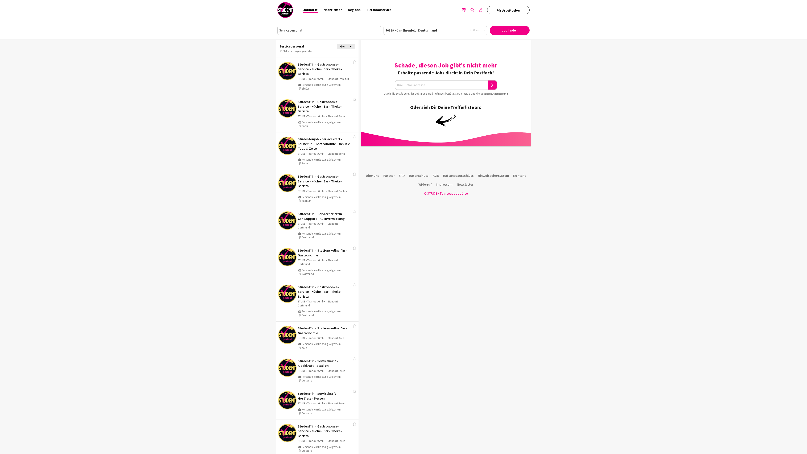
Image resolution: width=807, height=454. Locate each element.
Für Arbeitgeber (508, 10)
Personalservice (379, 10)
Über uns (372, 175)
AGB (467, 93)
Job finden (510, 30)
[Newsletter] (464, 10)
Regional (355, 10)
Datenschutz (419, 175)
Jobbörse (310, 10)
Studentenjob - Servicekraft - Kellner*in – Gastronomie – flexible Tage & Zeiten (324, 143)
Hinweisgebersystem (493, 175)
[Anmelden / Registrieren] (481, 10)
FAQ (402, 175)
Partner (389, 175)
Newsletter (465, 184)
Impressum (444, 184)
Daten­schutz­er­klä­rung (494, 93)
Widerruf (425, 184)
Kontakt (519, 175)
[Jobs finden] (472, 10)
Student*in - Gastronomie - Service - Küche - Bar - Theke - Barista (320, 69)
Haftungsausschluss (458, 175)
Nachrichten (333, 10)
